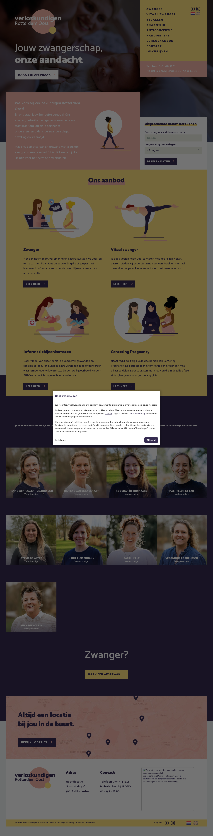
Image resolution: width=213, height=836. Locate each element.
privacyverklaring (137, 413)
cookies (108, 413)
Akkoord (151, 440)
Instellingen (60, 440)
